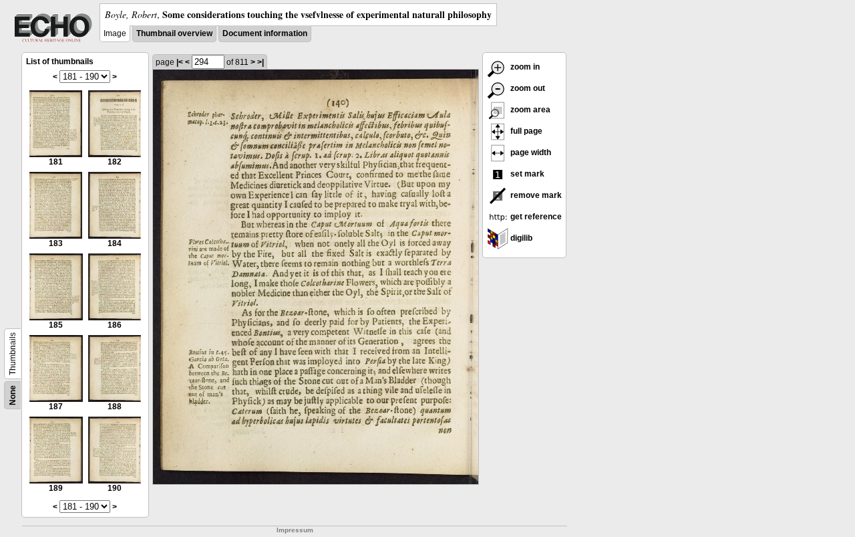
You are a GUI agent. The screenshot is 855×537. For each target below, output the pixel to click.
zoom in (524, 67)
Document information (264, 33)
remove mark (535, 195)
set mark (526, 174)
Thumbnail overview (174, 33)
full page (525, 131)
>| (260, 62)
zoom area (529, 109)
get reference (535, 216)
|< (179, 62)
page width (529, 152)
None (12, 395)
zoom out (526, 88)
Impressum (295, 530)
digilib (520, 238)
